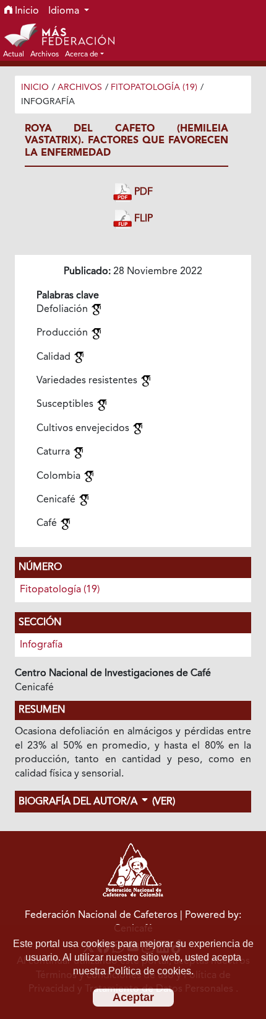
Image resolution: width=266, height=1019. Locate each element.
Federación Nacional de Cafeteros (101, 915)
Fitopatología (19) (154, 87)
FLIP (142, 219)
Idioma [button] (65, 11)
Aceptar (133, 997)
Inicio (25, 11)
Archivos (80, 87)
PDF (142, 192)
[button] (84, 54)
